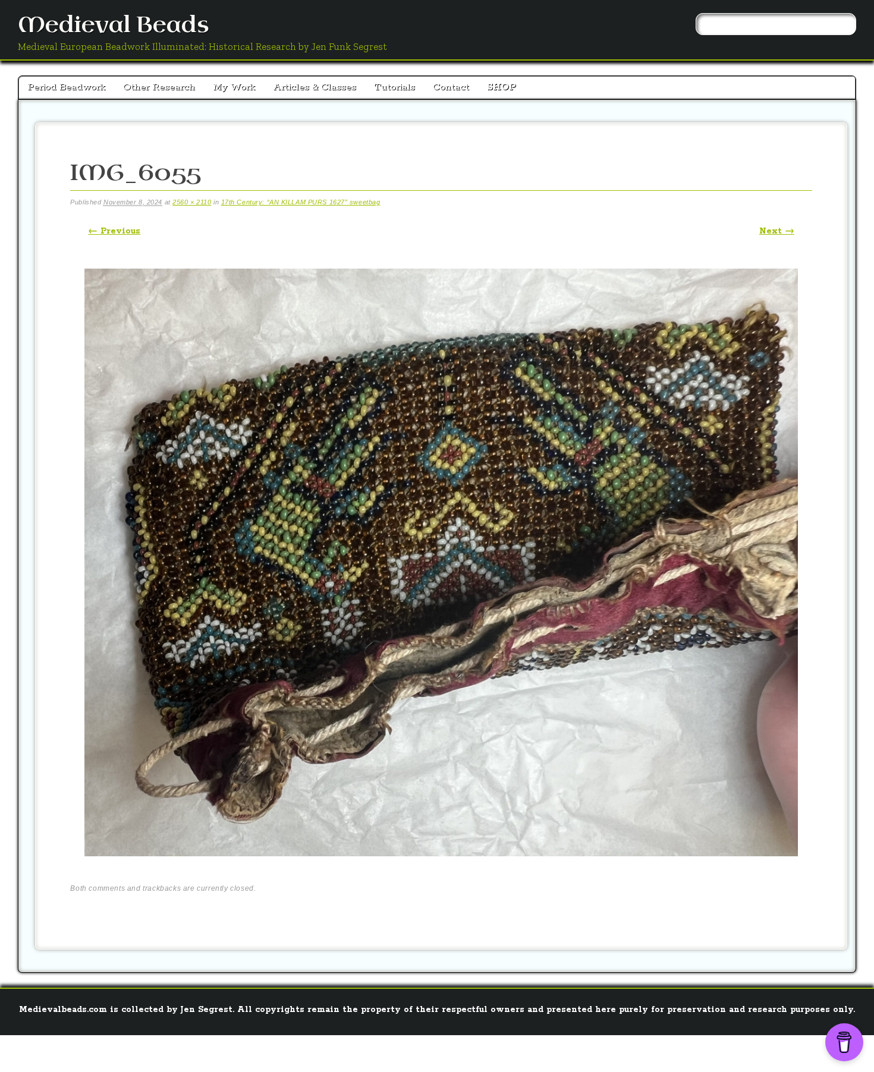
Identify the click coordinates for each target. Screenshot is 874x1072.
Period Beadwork (66, 87)
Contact (451, 87)
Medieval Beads (113, 25)
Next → (776, 231)
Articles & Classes (314, 87)
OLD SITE (454, 1051)
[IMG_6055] (441, 866)
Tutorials (394, 87)
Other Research (159, 87)
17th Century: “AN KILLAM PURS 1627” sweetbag (301, 202)
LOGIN (414, 1051)
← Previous (114, 231)
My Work (234, 87)
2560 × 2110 (191, 202)
